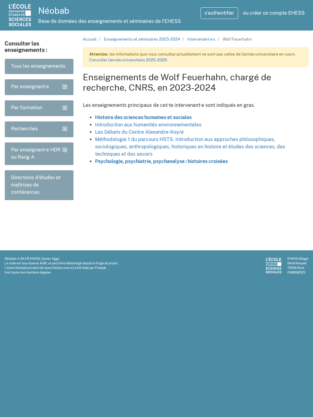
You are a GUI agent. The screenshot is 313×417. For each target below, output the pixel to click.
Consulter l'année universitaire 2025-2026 (128, 60)
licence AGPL (38, 263)
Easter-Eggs (50, 258)
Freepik (100, 268)
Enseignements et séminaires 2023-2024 (142, 39)
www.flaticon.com (57, 268)
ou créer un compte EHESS (274, 13)
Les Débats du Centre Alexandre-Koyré (139, 132)
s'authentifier (219, 13)
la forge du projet (105, 263)
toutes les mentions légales (31, 272)
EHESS (35, 258)
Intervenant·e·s (201, 39)
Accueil (90, 39)
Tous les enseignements (38, 66)
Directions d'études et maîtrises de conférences (36, 185)
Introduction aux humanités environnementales (148, 125)
